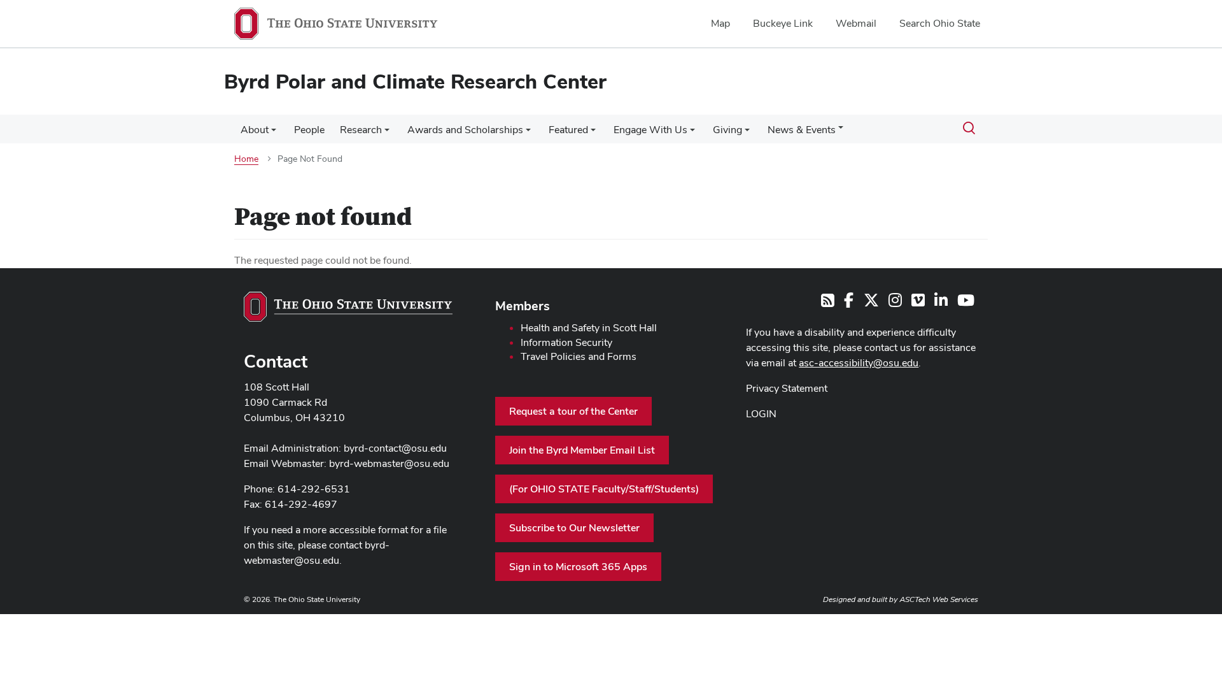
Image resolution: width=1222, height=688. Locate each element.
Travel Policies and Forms (578, 356)
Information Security (566, 342)
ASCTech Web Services (938, 599)
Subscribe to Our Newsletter (574, 527)
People (309, 129)
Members (522, 305)
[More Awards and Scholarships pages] (528, 133)
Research (361, 129)
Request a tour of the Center (573, 411)
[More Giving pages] (747, 133)
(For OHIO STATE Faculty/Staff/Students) (604, 489)
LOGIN (761, 413)
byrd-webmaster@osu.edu (389, 463)
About (255, 129)
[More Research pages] (387, 133)
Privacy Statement (786, 388)
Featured (568, 129)
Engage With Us (650, 129)
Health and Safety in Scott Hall (589, 327)
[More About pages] (274, 133)
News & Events (802, 129)
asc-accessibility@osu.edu (858, 362)
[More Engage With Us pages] (692, 133)
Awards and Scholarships (465, 129)
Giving (727, 129)
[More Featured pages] (593, 133)
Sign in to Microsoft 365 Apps (578, 566)
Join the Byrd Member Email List (582, 450)
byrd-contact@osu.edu (395, 448)
